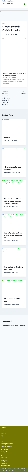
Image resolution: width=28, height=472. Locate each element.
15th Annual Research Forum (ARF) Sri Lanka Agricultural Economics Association (6, 97)
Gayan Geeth (6, 34)
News (3, 23)
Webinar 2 (23, 92)
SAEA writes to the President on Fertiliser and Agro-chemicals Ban (13, 235)
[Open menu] (24, 4)
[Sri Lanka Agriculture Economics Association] (11, 4)
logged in (11, 325)
